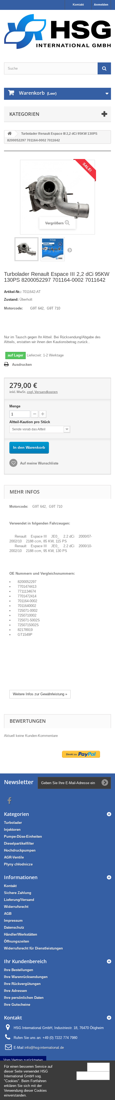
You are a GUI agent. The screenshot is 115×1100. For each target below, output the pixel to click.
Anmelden (101, 4)
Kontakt (78, 4)
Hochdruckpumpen (20, 850)
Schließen (98, 1067)
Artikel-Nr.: (12, 292)
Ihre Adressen (15, 991)
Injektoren (12, 830)
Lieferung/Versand (19, 900)
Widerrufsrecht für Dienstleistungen (33, 948)
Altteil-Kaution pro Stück (30, 422)
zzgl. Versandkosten (42, 392)
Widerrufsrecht (16, 907)
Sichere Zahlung (17, 893)
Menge (14, 406)
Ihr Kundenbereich (25, 961)
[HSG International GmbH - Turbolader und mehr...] (57, 31)
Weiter (69, 250)
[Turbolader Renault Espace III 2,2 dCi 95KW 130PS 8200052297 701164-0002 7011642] (26, 249)
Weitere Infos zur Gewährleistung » (40, 694)
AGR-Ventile (14, 857)
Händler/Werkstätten (20, 934)
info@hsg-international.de (44, 1048)
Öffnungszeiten (16, 941)
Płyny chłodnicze (18, 864)
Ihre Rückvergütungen (22, 984)
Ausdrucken (22, 365)
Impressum (13, 921)
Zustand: (11, 299)
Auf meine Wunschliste (38, 463)
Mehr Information (93, 1076)
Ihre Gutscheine (17, 1005)
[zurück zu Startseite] (10, 133)
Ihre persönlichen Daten (24, 998)
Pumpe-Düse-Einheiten (23, 837)
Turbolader (13, 823)
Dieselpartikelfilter (19, 843)
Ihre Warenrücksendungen (26, 977)
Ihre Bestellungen (18, 970)
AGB (7, 914)
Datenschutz (14, 928)
